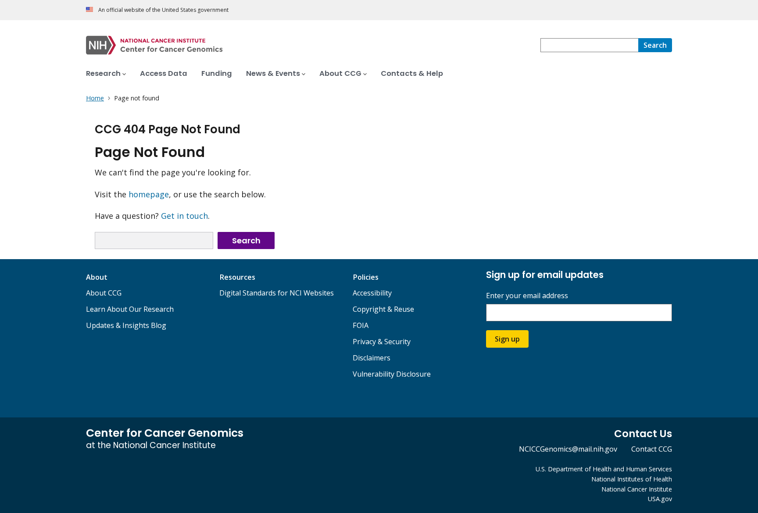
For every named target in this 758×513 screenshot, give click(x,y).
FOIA (360, 325)
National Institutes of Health (631, 479)
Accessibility (372, 293)
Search (246, 240)
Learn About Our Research (130, 309)
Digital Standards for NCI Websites (276, 293)
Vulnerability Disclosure (392, 374)
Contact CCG (651, 449)
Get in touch (184, 215)
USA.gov (660, 499)
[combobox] (589, 45)
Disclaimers (371, 358)
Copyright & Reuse (383, 309)
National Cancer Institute (636, 489)
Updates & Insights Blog (126, 325)
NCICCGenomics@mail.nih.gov (568, 449)
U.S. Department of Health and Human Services (604, 469)
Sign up (507, 339)
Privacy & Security (382, 341)
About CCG (104, 293)
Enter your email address (527, 295)
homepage (149, 194)
